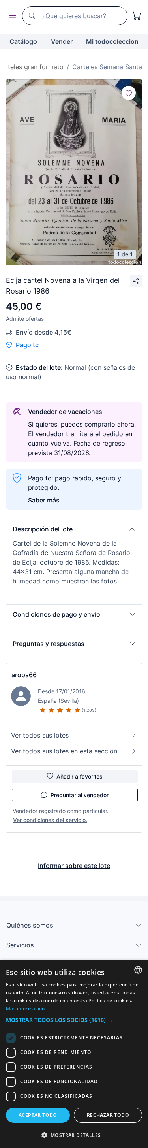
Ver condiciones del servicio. (50, 820)
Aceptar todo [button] (38, 1115)
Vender (62, 41)
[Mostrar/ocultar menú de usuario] (11, 16)
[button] (74, 529)
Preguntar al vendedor (80, 795)
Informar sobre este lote (74, 865)
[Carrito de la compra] (137, 16)
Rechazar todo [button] (108, 1115)
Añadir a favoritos (79, 776)
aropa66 (24, 675)
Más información (25, 1008)
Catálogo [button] (23, 41)
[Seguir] (129, 93)
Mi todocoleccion (112, 41)
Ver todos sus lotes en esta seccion (64, 751)
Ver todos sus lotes (40, 735)
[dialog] (74, 1054)
